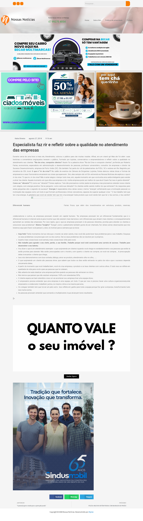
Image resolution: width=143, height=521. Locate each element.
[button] (56, 497)
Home (87, 20)
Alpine (91, 512)
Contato (130, 20)
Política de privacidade (113, 20)
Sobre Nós (97, 20)
